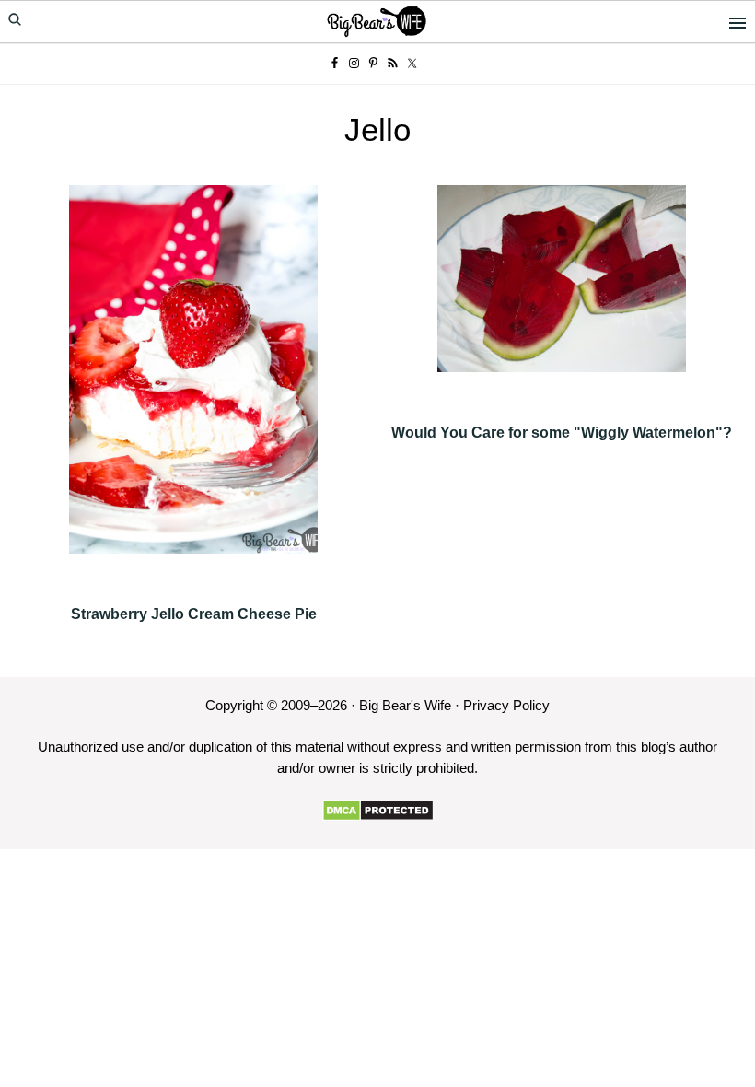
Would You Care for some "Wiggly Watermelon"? (561, 432)
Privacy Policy (506, 705)
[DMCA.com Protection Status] (378, 811)
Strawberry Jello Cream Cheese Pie (194, 614)
